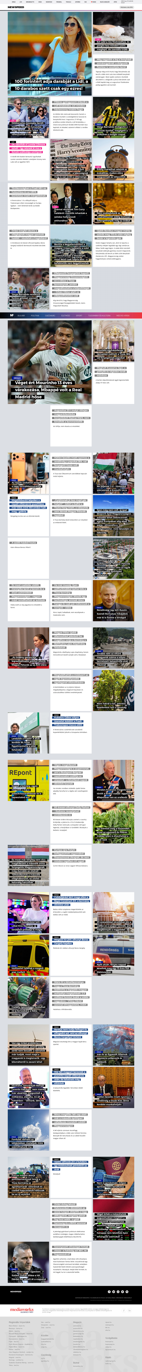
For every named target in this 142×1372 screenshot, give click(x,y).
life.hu (107, 1327)
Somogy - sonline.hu (16, 1360)
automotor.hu (78, 1328)
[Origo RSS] (127, 1291)
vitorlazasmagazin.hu (80, 1349)
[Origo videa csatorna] (122, 1291)
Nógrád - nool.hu (15, 1357)
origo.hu (44, 1347)
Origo (13, 2)
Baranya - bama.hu (15, 1328)
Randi (94, 2)
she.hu (107, 1330)
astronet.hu (77, 1326)
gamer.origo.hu (78, 1334)
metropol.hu (109, 1325)
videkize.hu (77, 1352)
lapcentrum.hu (110, 1349)
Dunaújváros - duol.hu (16, 1339)
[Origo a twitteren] (113, 1291)
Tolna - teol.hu (14, 1365)
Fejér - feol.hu (14, 1341)
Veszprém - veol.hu (48, 1325)
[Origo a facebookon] (109, 1291)
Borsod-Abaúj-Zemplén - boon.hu (20, 1334)
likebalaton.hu (78, 1336)
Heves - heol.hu (14, 1349)
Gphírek (77, 2)
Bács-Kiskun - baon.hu (17, 1326)
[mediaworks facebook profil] (124, 1310)
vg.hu (43, 1358)
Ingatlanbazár (104, 2)
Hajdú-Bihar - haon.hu (16, 1347)
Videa (40, 2)
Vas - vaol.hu (45, 1322)
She (85, 2)
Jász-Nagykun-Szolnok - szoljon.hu (21, 1352)
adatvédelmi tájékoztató (82, 1297)
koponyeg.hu (109, 1344)
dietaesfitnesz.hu (79, 1347)
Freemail (59, 2)
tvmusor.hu (77, 1355)
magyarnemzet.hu (47, 1339)
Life (21, 2)
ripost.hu (108, 1322)
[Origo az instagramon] (118, 1291)
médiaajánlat (128, 1297)
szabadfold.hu (46, 1341)
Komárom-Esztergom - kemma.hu (21, 1355)
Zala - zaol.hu (46, 1327)
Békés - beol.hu (14, 1331)
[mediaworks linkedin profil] (129, 1310)
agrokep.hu (45, 1361)
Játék (115, 2)
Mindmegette (30, 2)
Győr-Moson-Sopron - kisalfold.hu (21, 1344)
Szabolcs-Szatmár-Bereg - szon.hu (21, 1362)
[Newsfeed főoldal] (15, 1291)
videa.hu (108, 1347)
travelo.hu (76, 1344)
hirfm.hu (108, 1363)
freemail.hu (109, 1341)
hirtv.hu (43, 1344)
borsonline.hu (78, 1366)
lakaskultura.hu (78, 1331)
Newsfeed (49, 2)
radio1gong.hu (110, 1361)
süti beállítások (110, 1297)
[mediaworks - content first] (21, 1310)
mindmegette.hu (79, 1341)
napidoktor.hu (78, 1339)
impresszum (119, 1297)
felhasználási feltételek (97, 1297)
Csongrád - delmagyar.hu (18, 1336)
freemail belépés (127, 7)
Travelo (68, 2)
